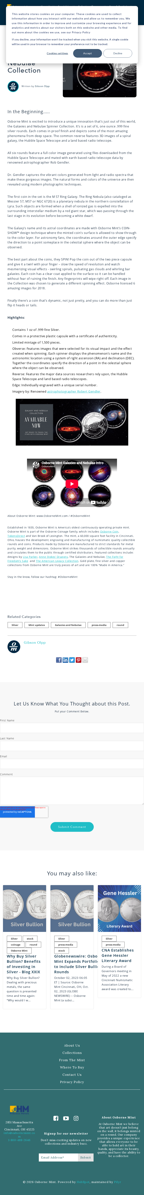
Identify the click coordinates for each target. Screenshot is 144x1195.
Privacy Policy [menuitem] (72, 1082)
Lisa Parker (30, 557)
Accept (87, 53)
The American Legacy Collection (57, 561)
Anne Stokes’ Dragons (53, 557)
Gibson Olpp (42, 86)
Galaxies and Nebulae (68, 625)
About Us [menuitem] (72, 1045)
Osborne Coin (109, 531)
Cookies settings (57, 53)
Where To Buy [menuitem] (72, 1067)
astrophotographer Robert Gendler (73, 391)
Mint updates (36, 625)
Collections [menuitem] (72, 1053)
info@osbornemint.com (19, 1134)
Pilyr (117, 1182)
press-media (99, 625)
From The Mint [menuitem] (72, 1060)
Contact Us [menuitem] (72, 1075)
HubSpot (83, 1182)
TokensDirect (16, 536)
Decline (117, 53)
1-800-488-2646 (19, 1140)
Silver (15, 625)
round (120, 625)
